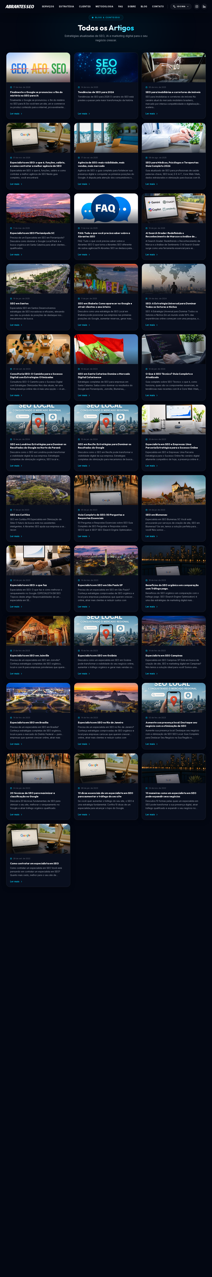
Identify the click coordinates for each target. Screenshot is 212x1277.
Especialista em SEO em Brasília (29, 722)
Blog (144, 6)
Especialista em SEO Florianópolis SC (32, 233)
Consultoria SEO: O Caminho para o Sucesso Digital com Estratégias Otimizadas (36, 375)
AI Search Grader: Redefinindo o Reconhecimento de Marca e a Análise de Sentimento (170, 234)
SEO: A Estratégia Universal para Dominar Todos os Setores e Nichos (171, 305)
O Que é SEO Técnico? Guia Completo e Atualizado (169, 375)
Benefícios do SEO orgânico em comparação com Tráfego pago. (172, 587)
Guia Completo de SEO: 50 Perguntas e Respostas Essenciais (101, 516)
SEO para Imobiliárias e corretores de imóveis (173, 92)
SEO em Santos (19, 303)
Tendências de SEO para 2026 (96, 92)
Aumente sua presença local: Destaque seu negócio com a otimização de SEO (171, 724)
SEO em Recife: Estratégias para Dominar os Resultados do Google (104, 446)
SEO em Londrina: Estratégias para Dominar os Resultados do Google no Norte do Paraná (38, 446)
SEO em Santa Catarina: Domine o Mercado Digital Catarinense (104, 375)
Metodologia (104, 6)
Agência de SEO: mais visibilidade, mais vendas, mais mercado (101, 164)
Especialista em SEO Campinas (164, 655)
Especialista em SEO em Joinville (29, 655)
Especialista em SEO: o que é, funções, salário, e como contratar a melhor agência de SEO (37, 164)
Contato (158, 6)
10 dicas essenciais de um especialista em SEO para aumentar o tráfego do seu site (105, 794)
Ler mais (14, 113)
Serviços (48, 6)
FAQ (120, 6)
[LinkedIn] (204, 6)
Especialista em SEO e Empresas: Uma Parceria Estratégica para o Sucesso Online (172, 446)
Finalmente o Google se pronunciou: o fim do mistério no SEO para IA (36, 94)
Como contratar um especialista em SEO (34, 863)
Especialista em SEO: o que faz (28, 585)
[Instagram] (197, 6)
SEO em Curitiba (20, 514)
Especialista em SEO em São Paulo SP (100, 585)
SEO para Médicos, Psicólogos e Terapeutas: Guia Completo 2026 (172, 164)
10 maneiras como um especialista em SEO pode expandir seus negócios (171, 794)
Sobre (132, 6)
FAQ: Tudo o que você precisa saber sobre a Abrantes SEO (104, 234)
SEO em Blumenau (156, 514)
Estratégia (66, 6)
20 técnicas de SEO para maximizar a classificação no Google (32, 794)
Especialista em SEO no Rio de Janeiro (100, 722)
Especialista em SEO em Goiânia (97, 655)
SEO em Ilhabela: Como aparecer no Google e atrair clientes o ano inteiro (105, 305)
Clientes (85, 6)
